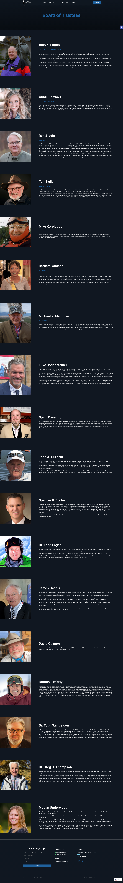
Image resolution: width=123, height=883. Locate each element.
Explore (52, 2)
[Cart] (85, 2)
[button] (121, 27)
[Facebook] (79, 861)
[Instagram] (82, 861)
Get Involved (63, 2)
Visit (44, 2)
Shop (73, 2)
